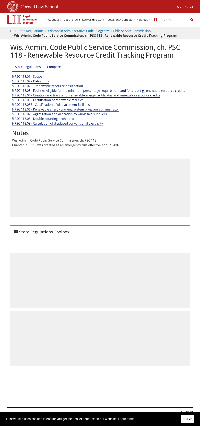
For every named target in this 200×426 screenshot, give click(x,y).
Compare (54, 67)
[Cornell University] (12, 6)
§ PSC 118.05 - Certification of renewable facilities (48, 100)
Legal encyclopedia (120, 19)
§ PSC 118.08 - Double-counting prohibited (43, 119)
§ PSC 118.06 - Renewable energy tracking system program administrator (65, 109)
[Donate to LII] (155, 20)
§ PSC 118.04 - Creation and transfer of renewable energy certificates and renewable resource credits (86, 95)
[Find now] (192, 20)
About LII (54, 19)
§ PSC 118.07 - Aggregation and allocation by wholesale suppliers (59, 114)
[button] (191, 19)
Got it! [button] (187, 419)
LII (11, 31)
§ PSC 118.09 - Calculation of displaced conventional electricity (57, 123)
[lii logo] (22, 19)
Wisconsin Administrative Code (71, 31)
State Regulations (31, 31)
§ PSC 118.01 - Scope (27, 76)
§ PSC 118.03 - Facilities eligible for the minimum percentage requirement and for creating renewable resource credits (98, 90)
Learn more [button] (126, 419)
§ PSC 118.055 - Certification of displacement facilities (51, 104)
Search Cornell (185, 7)
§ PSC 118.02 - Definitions (30, 81)
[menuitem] (54, 20)
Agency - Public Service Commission (124, 31)
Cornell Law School (38, 6)
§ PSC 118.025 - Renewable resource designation (47, 86)
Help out (142, 19)
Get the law (70, 19)
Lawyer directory (93, 19)
